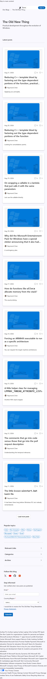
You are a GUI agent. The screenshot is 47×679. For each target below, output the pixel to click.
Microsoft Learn (33, 658)
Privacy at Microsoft (24, 666)
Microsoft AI (4, 654)
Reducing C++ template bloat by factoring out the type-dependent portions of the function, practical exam (21, 80)
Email (6, 590)
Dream (16, 533)
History (29, 530)
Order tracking (32, 639)
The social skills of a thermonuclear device (17, 537)
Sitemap (20, 673)
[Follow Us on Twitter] (5, 575)
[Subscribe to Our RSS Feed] (19, 575)
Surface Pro (4, 632)
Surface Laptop (13, 632)
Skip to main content (7, 1)
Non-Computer (14, 530)
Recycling (34, 675)
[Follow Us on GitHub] (15, 575)
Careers (34, 663)
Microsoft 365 (35, 654)
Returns (23, 639)
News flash (36, 537)
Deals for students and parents (28, 649)
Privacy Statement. (10, 609)
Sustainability (19, 668)
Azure (12, 658)
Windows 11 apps (19, 637)
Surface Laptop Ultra (25, 632)
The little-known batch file (20, 492)
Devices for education (14, 644)
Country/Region (10, 598)
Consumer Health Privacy (8, 673)
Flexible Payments (31, 642)
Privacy (38, 673)
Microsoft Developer (21, 658)
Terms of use (9, 675)
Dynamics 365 (26, 654)
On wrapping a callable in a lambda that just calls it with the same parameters (21, 185)
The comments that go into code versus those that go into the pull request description (21, 440)
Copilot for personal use (31, 634)
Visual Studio (26, 663)
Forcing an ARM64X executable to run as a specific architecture (23, 340)
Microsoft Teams (22, 656)
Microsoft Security (15, 654)
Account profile (30, 637)
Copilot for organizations (14, 634)
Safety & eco (26, 675)
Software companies (15, 663)
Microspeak (8, 533)
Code (6, 530)
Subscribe (8, 614)
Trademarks (18, 675)
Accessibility (10, 668)
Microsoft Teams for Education (32, 644)
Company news (12, 666)
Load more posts (23, 516)
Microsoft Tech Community (23, 661)
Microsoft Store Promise (16, 642)
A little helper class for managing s (23, 390)
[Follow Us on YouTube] (10, 575)
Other (23, 530)
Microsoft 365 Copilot (36, 656)
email (21, 533)
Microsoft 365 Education (8, 646)
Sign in (42, 8)
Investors (34, 666)
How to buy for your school (26, 646)
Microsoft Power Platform (8, 656)
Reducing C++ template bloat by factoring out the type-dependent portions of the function (21, 133)
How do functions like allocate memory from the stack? (20, 290)
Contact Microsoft (29, 673)
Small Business (5, 658)
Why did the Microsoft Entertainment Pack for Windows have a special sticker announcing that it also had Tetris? (23, 238)
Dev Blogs (6, 10)
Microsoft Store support (13, 639)
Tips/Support (37, 530)
